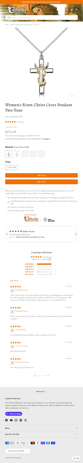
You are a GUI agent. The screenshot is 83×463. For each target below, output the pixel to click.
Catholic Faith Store (15, 458)
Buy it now (41, 182)
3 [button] (42, 375)
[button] (10, 122)
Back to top (40, 391)
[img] (15, 287)
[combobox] (41, 17)
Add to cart (42, 175)
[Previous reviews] (7, 234)
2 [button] (38, 375)
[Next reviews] (76, 234)
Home (7, 24)
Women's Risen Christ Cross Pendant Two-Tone (25, 24)
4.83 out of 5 (47, 257)
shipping (22, 136)
